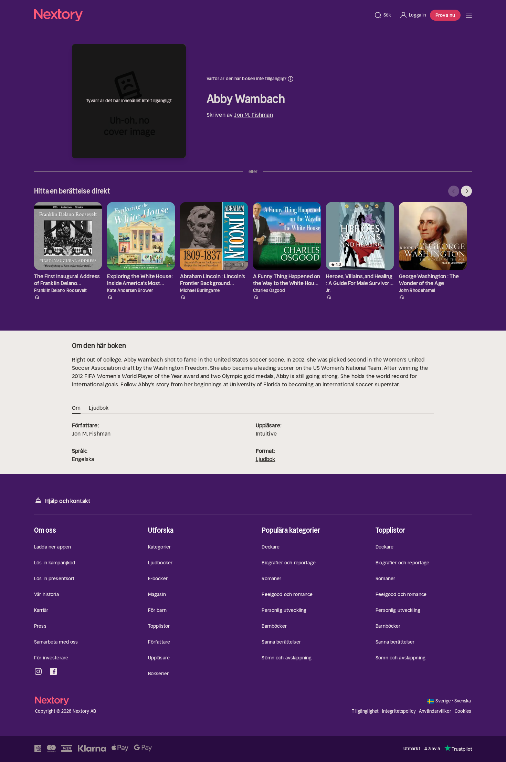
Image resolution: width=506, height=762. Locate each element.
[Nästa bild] (466, 191)
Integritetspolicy (399, 711)
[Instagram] (38, 671)
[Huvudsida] (469, 15)
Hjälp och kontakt (68, 501)
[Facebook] (53, 671)
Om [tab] (76, 407)
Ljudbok (265, 459)
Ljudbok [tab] (98, 407)
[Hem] (202, 15)
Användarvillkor (435, 711)
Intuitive (266, 433)
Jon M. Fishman (253, 114)
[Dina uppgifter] (290, 79)
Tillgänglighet (365, 711)
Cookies (463, 711)
